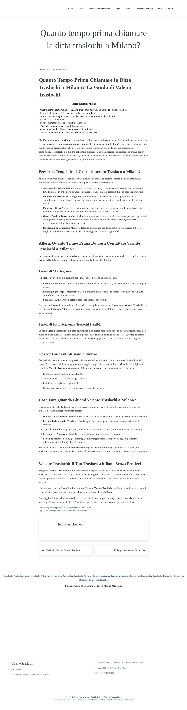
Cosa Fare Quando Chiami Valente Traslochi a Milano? (66, 129)
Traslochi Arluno (82, 575)
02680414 (19, 669)
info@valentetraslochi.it (117, 668)
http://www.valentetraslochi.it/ (59, 502)
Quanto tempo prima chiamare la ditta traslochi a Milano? (69, 508)
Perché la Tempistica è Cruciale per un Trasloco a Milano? (68, 113)
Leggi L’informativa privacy (77, 697)
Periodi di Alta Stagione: (52, 119)
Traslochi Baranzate (140, 575)
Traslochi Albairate (40, 575)
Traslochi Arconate (62, 575)
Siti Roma (129, 700)
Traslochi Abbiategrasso (16, 575)
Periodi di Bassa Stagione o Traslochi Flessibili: (63, 122)
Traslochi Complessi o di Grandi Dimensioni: (62, 126)
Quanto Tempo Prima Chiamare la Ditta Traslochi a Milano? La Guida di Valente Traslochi (83, 110)
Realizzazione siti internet (87, 700)
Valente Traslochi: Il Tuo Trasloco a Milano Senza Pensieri (68, 132)
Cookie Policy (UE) (99, 697)
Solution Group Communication (111, 700)
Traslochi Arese (101, 575)
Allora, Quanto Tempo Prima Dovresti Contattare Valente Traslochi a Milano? (77, 116)
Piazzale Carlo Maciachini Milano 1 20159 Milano (30, 675)
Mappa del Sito (115, 697)
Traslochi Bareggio (162, 575)
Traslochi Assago (119, 575)
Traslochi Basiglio (98, 579)
